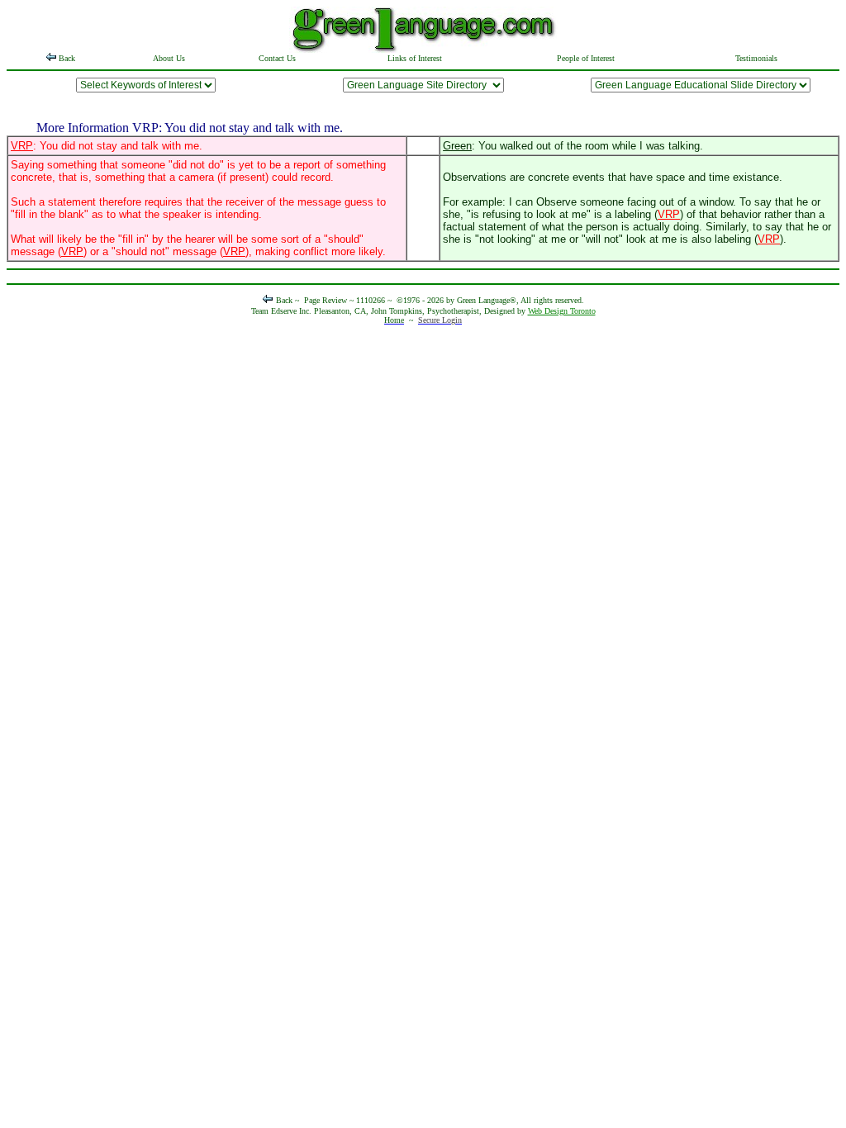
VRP (22, 146)
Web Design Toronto (562, 310)
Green (457, 146)
